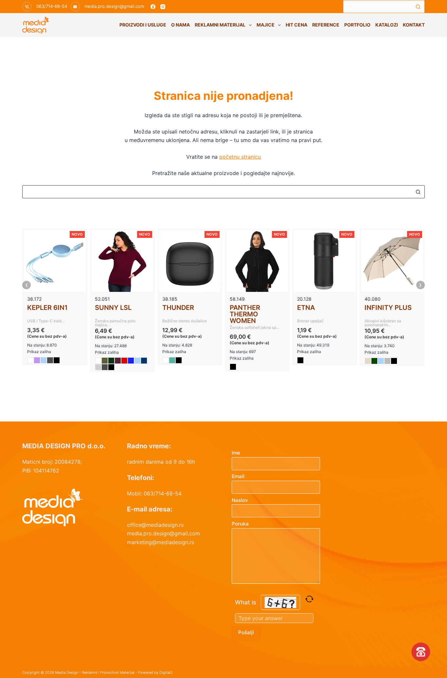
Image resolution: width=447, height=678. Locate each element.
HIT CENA (296, 24)
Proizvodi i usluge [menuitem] (142, 24)
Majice (266, 24)
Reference (325, 24)
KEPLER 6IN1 (47, 308)
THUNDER (178, 308)
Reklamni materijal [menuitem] (220, 24)
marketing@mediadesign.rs (160, 542)
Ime (236, 453)
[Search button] (418, 6)
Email (238, 476)
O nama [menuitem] (180, 24)
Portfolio (357, 24)
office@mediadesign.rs (155, 525)
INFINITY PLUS (388, 308)
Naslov (240, 500)
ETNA (306, 308)
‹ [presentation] (26, 285)
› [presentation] (420, 285)
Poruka (240, 524)
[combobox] (377, 6)
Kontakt (414, 24)
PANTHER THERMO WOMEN (245, 314)
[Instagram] (162, 6)
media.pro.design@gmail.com (114, 6)
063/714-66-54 (51, 6)
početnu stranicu (240, 156)
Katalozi (386, 24)
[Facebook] (153, 6)
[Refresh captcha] (309, 599)
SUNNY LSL (113, 308)
